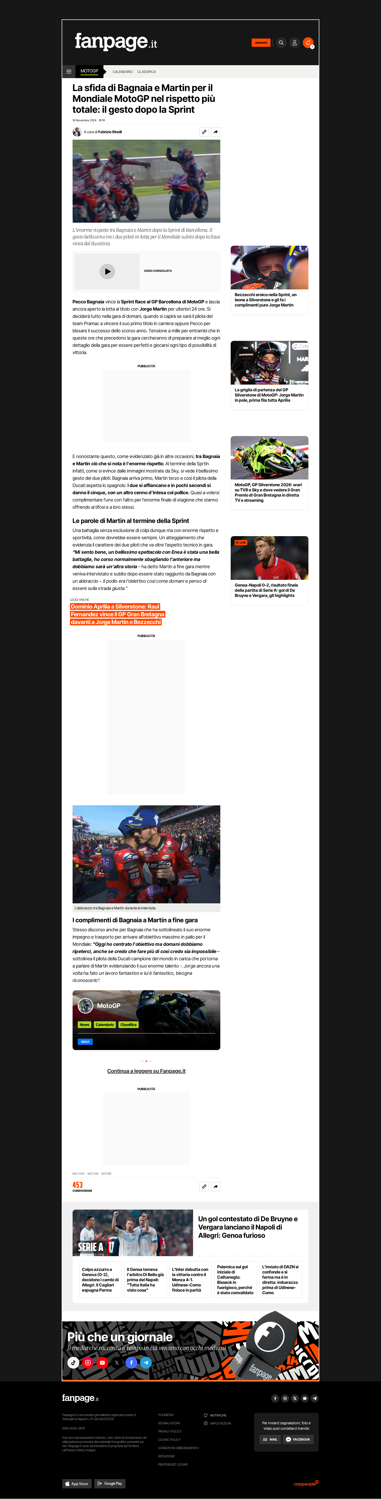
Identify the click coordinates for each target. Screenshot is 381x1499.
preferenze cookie (173, 1464)
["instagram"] (88, 1363)
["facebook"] (131, 1363)
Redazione (166, 1456)
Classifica (129, 1024)
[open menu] (68, 71)
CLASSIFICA (146, 72)
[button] (215, 132)
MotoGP (89, 70)
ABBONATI (261, 42)
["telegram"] (146, 1363)
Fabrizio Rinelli (110, 132)
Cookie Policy (169, 1440)
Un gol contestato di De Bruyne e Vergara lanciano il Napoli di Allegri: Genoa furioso (248, 1227)
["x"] (117, 1363)
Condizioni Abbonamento (178, 1448)
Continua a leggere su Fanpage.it (146, 1071)
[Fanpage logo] (109, 42)
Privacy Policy (169, 1431)
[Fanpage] (80, 1398)
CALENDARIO (123, 72)
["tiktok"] (73, 1363)
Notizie (106, 1173)
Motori (93, 1173)
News (84, 1024)
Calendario (105, 1024)
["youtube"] (102, 1363)
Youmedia (166, 1415)
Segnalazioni (169, 1423)
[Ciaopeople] (306, 1485)
